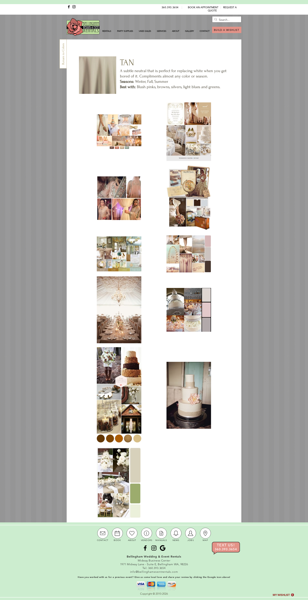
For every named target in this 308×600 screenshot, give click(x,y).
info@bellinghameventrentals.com (154, 571)
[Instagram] (74, 7)
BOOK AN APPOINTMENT (203, 7)
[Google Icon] (162, 548)
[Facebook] (69, 7)
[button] (283, 594)
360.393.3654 (170, 7)
